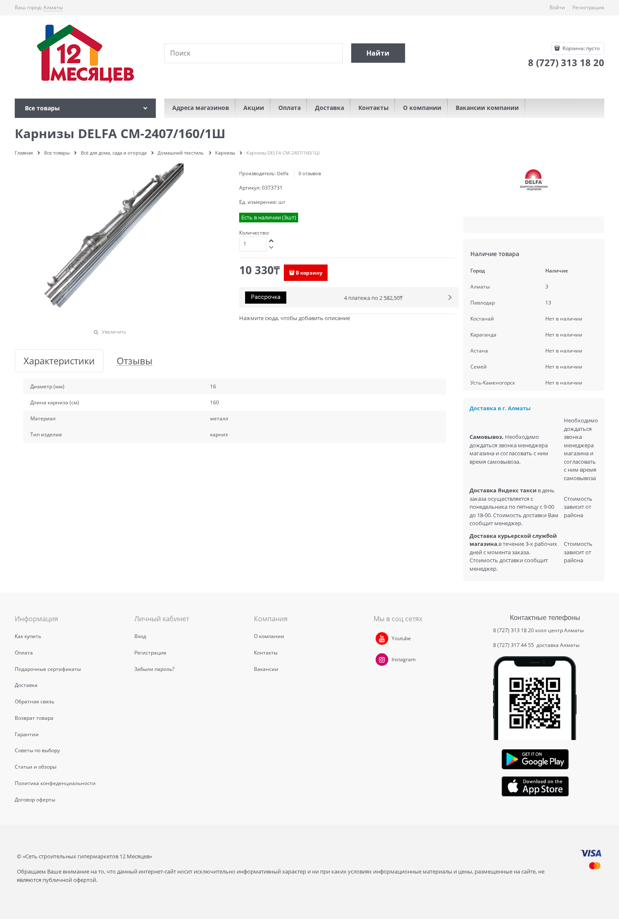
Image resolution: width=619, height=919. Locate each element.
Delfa (282, 173)
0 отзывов (310, 173)
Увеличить (114, 332)
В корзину (309, 272)
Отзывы (134, 361)
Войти (557, 7)
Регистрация (588, 7)
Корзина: (580, 48)
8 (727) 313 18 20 (513, 630)
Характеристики (59, 361)
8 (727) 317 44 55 (514, 645)
